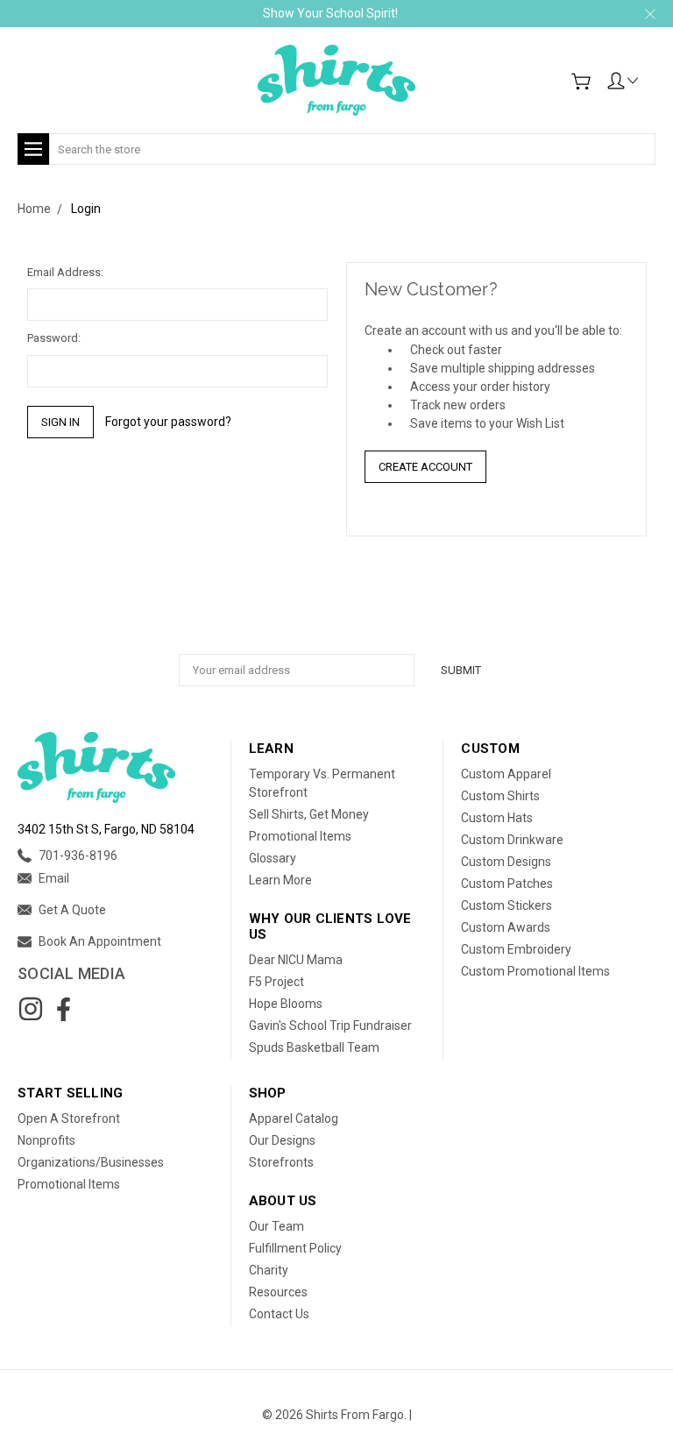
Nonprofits (46, 1140)
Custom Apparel (506, 774)
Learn (271, 748)
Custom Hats (497, 818)
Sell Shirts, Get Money (309, 814)
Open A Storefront (69, 1118)
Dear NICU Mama (296, 960)
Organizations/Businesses (91, 1162)
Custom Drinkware (512, 840)
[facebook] (63, 1009)
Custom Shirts (500, 796)
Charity (268, 1270)
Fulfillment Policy (295, 1248)
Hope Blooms (285, 1004)
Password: (54, 337)
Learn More (280, 880)
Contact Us (279, 1314)
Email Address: (65, 272)
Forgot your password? (168, 422)
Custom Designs (506, 862)
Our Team (276, 1226)
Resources (278, 1292)
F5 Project (276, 982)
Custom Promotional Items (535, 971)
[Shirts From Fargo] (336, 80)
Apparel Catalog (293, 1118)
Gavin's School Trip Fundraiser (330, 1026)
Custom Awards (505, 927)
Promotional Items (300, 836)
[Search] (649, 137)
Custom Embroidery (516, 949)
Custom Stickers (506, 905)
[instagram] (31, 1009)
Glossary (272, 858)
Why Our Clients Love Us (330, 926)
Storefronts (281, 1162)
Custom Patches (507, 884)
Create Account (425, 466)
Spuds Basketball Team (314, 1047)
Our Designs (282, 1140)
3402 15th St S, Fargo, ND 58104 (106, 829)
